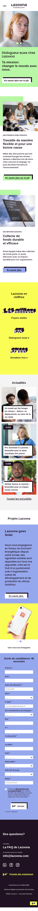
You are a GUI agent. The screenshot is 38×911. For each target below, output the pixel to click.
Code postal (11, 736)
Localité (9, 745)
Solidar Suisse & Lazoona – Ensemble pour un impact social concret (17, 487)
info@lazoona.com (16, 855)
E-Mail (8, 702)
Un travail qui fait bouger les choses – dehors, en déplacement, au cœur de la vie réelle (17, 412)
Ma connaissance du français (18, 711)
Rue (7, 719)
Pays (7, 753)
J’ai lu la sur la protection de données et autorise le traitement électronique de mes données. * (20, 793)
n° (6, 728)
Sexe (7, 693)
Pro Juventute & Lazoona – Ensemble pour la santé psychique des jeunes (17, 451)
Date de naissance (14, 685)
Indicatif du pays (12, 770)
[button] (17, 43)
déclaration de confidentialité (18, 790)
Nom (7, 676)
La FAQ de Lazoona (16, 847)
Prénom (9, 668)
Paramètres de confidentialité (19, 885)
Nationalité (10, 762)
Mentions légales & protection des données (19, 889)
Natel (8, 779)
